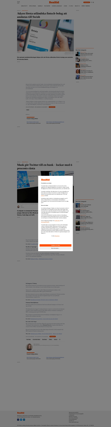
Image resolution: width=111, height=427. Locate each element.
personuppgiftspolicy (45, 222)
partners (42, 195)
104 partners (57, 235)
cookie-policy (57, 220)
